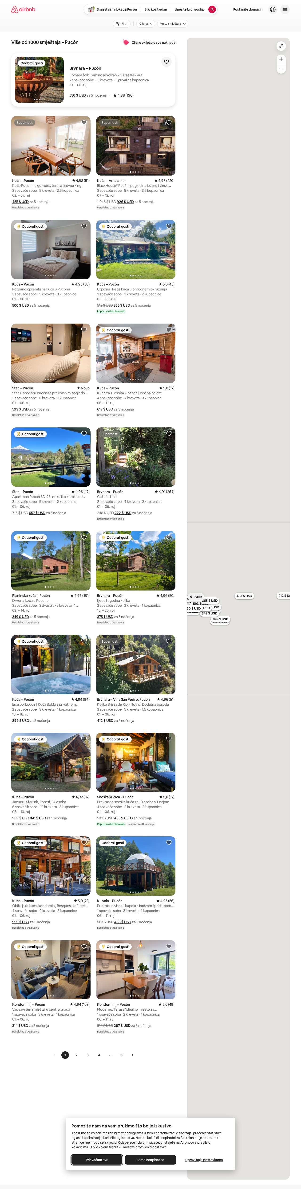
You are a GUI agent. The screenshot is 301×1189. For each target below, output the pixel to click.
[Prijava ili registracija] (272, 9)
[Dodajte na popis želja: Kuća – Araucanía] (169, 122)
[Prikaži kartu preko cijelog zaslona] (281, 46)
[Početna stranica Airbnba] (23, 9)
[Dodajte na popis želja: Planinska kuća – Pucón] (84, 537)
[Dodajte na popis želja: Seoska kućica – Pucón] (169, 739)
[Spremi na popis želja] (166, 62)
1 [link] (65, 1055)
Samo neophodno (150, 1160)
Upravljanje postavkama (204, 1160)
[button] (77, 95)
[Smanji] (281, 69)
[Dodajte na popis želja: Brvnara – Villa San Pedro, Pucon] (169, 641)
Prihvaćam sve (97, 1160)
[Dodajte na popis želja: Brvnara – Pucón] (169, 433)
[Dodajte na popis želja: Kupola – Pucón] (169, 842)
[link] (54, 1055)
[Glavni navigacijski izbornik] (285, 9)
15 (121, 1055)
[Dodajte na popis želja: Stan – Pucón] (84, 329)
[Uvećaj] (281, 59)
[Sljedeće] (132, 1055)
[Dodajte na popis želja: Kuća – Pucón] (84, 122)
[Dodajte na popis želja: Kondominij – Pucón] (84, 946)
